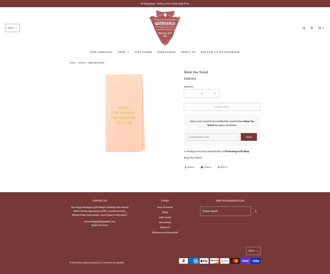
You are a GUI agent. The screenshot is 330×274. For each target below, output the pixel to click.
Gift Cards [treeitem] (143, 52)
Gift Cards (165, 217)
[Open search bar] (304, 28)
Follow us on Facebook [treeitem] (220, 52)
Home (73, 62)
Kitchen (82, 62)
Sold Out (222, 106)
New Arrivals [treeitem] (101, 52)
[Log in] (312, 27)
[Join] (255, 211)
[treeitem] (123, 52)
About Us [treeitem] (188, 52)
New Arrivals (165, 207)
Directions (165, 222)
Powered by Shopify (113, 262)
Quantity (188, 86)
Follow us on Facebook (165, 232)
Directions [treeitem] (166, 52)
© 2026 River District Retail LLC (86, 262)
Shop (165, 212)
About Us (165, 227)
